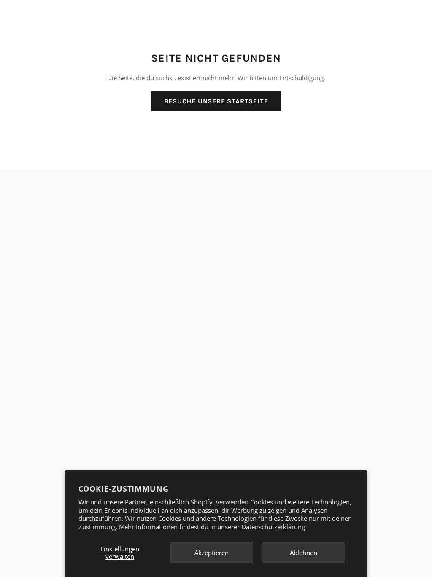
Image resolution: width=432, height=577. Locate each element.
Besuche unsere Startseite (216, 101)
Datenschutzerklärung (273, 527)
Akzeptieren (211, 552)
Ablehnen (303, 552)
